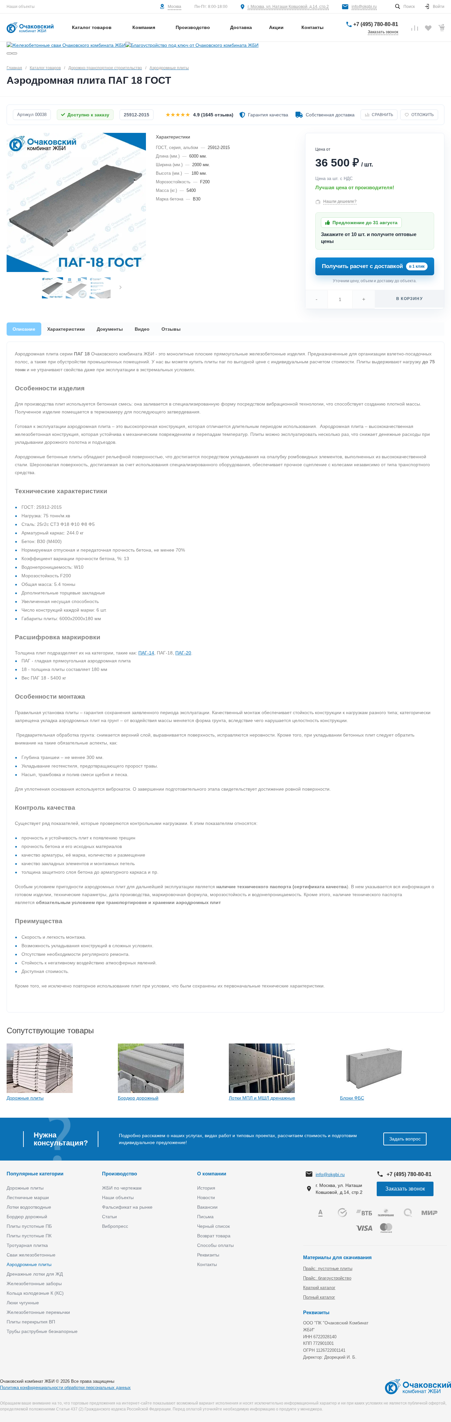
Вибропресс (115, 1226)
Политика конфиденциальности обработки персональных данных (65, 1387)
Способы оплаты (215, 1245)
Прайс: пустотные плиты (327, 1268)
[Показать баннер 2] (14, 53)
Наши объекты (21, 6)
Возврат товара (213, 1235)
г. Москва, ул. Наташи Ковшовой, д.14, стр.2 (288, 6)
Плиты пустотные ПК (29, 1235)
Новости (206, 1197)
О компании (211, 1173)
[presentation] (120, 288)
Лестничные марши (28, 1197)
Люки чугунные (23, 1302)
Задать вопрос (405, 1138)
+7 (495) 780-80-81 (375, 24)
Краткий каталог (319, 1287)
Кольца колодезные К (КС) (35, 1293)
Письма (205, 1216)
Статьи (109, 1216)
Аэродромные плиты (29, 1264)
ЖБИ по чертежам (122, 1188)
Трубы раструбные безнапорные (42, 1331)
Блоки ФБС (352, 1098)
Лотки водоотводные (29, 1207)
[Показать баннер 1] (9, 53)
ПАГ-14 (146, 652)
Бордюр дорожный (138, 1098)
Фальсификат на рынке (127, 1207)
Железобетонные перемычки (38, 1312)
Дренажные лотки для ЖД (35, 1274)
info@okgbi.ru (364, 6)
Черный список (213, 1226)
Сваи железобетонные (31, 1254)
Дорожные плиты (25, 1098)
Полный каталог (319, 1297)
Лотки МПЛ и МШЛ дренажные (262, 1098)
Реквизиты (208, 1254)
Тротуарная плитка (27, 1245)
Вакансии (207, 1207)
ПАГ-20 (183, 652)
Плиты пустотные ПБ (29, 1226)
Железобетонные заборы (34, 1283)
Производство (119, 1173)
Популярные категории (35, 1173)
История (206, 1188)
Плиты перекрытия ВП (31, 1321)
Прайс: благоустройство (327, 1278)
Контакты (207, 1264)
